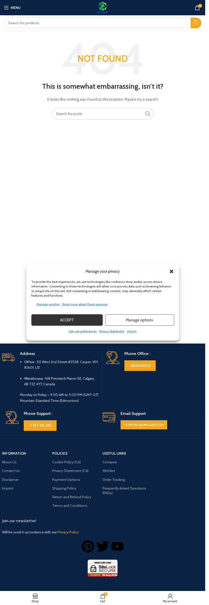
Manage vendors (48, 304)
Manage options (139, 320)
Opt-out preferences (83, 331)
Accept (67, 320)
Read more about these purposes (85, 304)
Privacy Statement (111, 331)
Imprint (132, 331)
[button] (171, 271)
